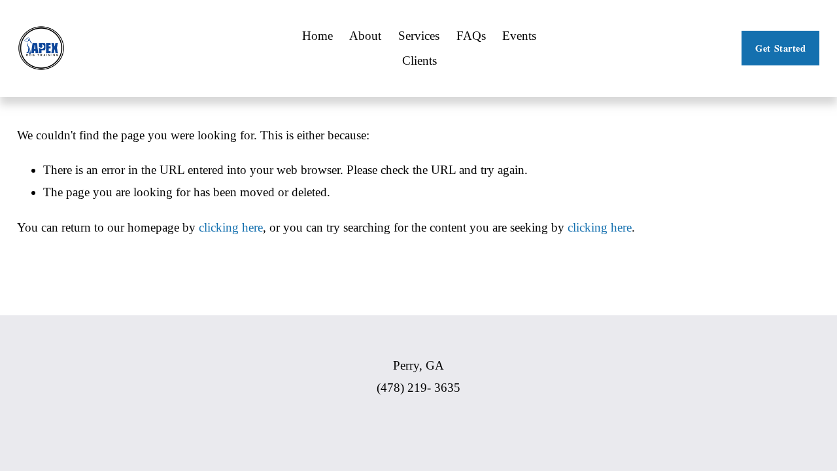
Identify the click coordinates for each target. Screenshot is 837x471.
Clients (419, 60)
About (365, 36)
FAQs (471, 36)
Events (519, 36)
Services (418, 36)
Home (317, 36)
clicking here (231, 227)
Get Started (780, 48)
